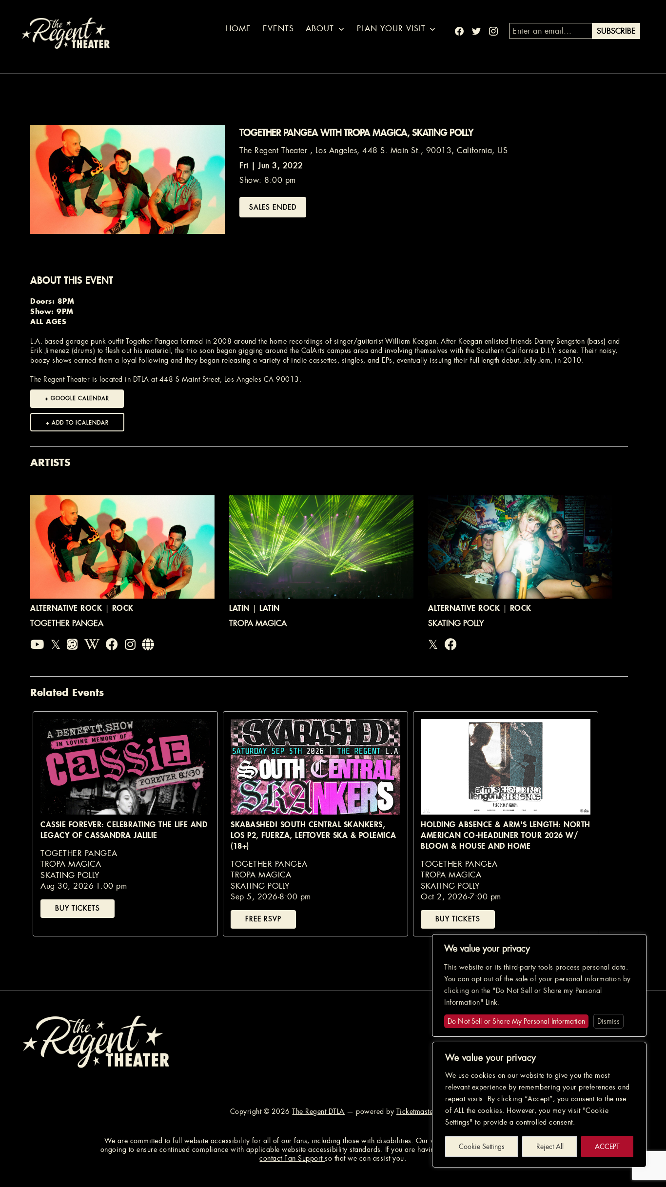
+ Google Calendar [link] (77, 398)
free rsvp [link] (263, 919)
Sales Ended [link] (272, 207)
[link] (37, 645)
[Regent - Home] (96, 1040)
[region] (539, 1105)
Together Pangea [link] (66, 623)
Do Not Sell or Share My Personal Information (516, 1021)
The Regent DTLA (318, 1111)
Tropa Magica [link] (258, 623)
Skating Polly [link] (456, 623)
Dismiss (608, 1021)
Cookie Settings (482, 1146)
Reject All (550, 1146)
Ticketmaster (416, 1111)
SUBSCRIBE (616, 31)
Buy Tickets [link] (77, 908)
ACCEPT (607, 1146)
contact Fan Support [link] (292, 1158)
